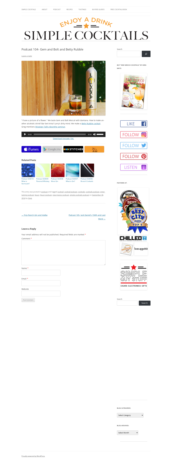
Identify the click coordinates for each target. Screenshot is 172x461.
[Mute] (94, 134)
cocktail (61, 192)
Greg (30, 198)
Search (119, 49)
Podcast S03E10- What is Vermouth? (28, 181)
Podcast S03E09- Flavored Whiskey (42, 180)
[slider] (100, 134)
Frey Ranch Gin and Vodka (34, 215)
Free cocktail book (118, 9)
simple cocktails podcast (79, 195)
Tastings (82, 9)
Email (25, 278)
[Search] (146, 54)
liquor (37, 195)
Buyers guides (98, 9)
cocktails (81, 192)
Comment (27, 238)
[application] (63, 134)
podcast (44, 192)
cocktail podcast (70, 192)
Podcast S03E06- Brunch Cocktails (87, 180)
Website (25, 289)
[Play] (25, 134)
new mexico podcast (61, 195)
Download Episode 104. (63, 138)
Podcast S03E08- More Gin (57, 180)
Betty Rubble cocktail (91, 123)
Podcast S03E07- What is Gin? (72, 180)
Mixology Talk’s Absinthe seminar (50, 126)
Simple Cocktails (29, 9)
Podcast (57, 9)
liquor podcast (46, 195)
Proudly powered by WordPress (33, 456)
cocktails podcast (92, 192)
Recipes (70, 9)
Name (25, 268)
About (44, 9)
